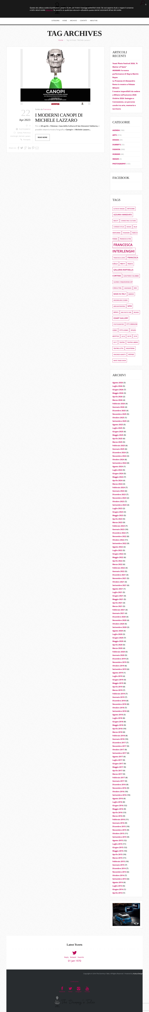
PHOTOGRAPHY (24, 129)
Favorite (81, 957)
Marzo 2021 (117, 606)
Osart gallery (120, 318)
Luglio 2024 (117, 470)
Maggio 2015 (117, 851)
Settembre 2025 (119, 421)
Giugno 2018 (117, 721)
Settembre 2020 (119, 627)
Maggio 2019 (117, 683)
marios (131, 294)
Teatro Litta (118, 348)
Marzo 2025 (117, 442)
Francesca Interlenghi (123, 247)
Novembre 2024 (119, 456)
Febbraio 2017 (118, 777)
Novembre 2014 (119, 872)
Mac (135, 288)
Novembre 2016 (119, 788)
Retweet (73, 957)
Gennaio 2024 (118, 491)
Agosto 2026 (117, 382)
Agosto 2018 (117, 714)
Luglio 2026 (117, 386)
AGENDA (116, 130)
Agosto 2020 (117, 631)
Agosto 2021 (117, 589)
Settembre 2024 (119, 463)
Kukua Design (138, 974)
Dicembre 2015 (119, 826)
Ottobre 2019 (118, 665)
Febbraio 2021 (118, 610)
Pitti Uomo (123, 330)
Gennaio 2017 (118, 781)
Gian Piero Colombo (131, 276)
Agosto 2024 (117, 466)
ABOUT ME (93, 20)
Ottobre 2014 (118, 875)
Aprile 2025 (117, 438)
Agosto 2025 (117, 424)
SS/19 (129, 336)
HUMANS (116, 154)
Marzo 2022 (117, 564)
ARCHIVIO (73, 20)
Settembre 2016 (119, 795)
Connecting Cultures (128, 221)
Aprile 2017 (117, 770)
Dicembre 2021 (119, 575)
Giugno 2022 (117, 554)
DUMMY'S (116, 144)
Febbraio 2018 (118, 735)
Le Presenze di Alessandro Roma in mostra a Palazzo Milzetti (123, 84)
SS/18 (123, 336)
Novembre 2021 (119, 578)
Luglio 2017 (117, 760)
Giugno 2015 (117, 847)
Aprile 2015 (117, 854)
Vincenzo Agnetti (119, 354)
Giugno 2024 (117, 473)
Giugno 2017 (117, 763)
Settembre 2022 (119, 543)
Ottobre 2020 (118, 624)
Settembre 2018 (119, 711)
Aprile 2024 (117, 480)
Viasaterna (130, 348)
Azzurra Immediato (122, 214)
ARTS (114, 135)
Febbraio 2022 (118, 568)
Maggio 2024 (117, 477)
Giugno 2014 (117, 889)
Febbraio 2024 (118, 487)
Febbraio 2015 (118, 861)
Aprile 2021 (117, 603)
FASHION (116, 149)
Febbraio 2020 (118, 652)
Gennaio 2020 (118, 655)
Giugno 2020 (117, 638)
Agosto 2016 (117, 798)
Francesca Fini (125, 239)
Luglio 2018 (117, 718)
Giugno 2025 (117, 431)
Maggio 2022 (117, 557)
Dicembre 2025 (119, 410)
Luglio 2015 (117, 844)
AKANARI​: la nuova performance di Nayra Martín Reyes (125, 74)
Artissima (131, 209)
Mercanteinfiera (119, 306)
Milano (136, 312)
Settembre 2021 (119, 585)
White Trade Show (119, 360)
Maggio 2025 (117, 435)
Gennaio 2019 (118, 697)
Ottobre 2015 (118, 833)
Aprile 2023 (117, 519)
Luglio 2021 (117, 592)
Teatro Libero (132, 342)
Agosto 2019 (117, 672)
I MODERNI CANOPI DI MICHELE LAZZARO (58, 117)
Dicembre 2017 (119, 742)
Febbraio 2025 (118, 445)
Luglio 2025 (117, 428)
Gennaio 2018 (118, 739)
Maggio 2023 (117, 515)
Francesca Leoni (119, 258)
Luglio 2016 (117, 802)
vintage (131, 354)
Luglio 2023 (117, 508)
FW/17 (122, 264)
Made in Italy (119, 294)
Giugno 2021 (117, 596)
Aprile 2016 (117, 812)
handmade (127, 288)
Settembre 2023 (119, 505)
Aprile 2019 (117, 686)
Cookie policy (74, 981)
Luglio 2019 (117, 676)
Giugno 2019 (117, 679)
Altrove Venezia (119, 209)
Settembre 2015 (119, 837)
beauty (115, 221)
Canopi (19, 133)
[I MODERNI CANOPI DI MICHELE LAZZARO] (55, 77)
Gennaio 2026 (118, 407)
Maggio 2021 (117, 599)
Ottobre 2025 (118, 417)
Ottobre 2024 (118, 459)
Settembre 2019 (119, 669)
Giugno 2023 (117, 512)
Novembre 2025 (119, 414)
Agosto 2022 (117, 547)
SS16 (135, 336)
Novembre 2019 (119, 662)
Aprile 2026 (117, 396)
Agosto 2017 (117, 756)
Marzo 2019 (117, 690)
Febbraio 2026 (118, 403)
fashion (126, 233)
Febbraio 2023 (118, 526)
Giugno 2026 (117, 389)
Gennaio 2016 (118, 823)
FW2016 (130, 264)
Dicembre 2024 (119, 452)
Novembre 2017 (119, 746)
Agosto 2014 (117, 882)
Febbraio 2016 (118, 819)
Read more (42, 137)
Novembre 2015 (119, 830)
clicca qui (49, 10)
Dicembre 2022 (119, 533)
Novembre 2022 (119, 536)
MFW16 (115, 312)
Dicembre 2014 (119, 868)
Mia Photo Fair (126, 312)
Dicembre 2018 (119, 700)
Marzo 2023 (117, 522)
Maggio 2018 (117, 725)
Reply (66, 957)
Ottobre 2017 (118, 749)
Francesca (47, 109)
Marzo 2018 (117, 732)
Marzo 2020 (117, 648)
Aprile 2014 (117, 893)
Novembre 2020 (119, 620)
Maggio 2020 (117, 641)
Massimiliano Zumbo (120, 300)
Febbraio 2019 (118, 693)
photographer (118, 324)
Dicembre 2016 (119, 784)
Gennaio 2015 (118, 865)
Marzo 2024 (117, 484)
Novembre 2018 (119, 704)
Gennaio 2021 (118, 613)
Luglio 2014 (117, 886)
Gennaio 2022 (118, 571)
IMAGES (115, 159)
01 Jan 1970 (74, 960)
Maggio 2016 (117, 809)
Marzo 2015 (117, 858)
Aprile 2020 (117, 645)
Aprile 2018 (117, 728)
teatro (122, 342)
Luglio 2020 (117, 634)
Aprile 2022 (117, 561)
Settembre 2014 (119, 879)
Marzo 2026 (117, 400)
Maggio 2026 (117, 393)
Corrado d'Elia (118, 227)
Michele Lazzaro (24, 136)
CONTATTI (83, 20)
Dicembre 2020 (119, 617)
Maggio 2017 (117, 767)
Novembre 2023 (119, 498)
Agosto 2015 (117, 840)
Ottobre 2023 (118, 501)
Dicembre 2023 (119, 494)
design (129, 227)
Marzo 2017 (117, 774)
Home (60, 40)
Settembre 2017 (119, 753)
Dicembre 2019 (119, 659)
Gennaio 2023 (118, 529)
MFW (130, 306)
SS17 (115, 342)
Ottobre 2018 (118, 707)
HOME (64, 20)
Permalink (26, 140)
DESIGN (115, 140)
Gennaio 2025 (118, 449)
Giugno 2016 (117, 805)
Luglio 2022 (117, 550)
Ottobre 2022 (118, 540)
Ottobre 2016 (118, 791)
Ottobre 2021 (118, 582)
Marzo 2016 (117, 816)
